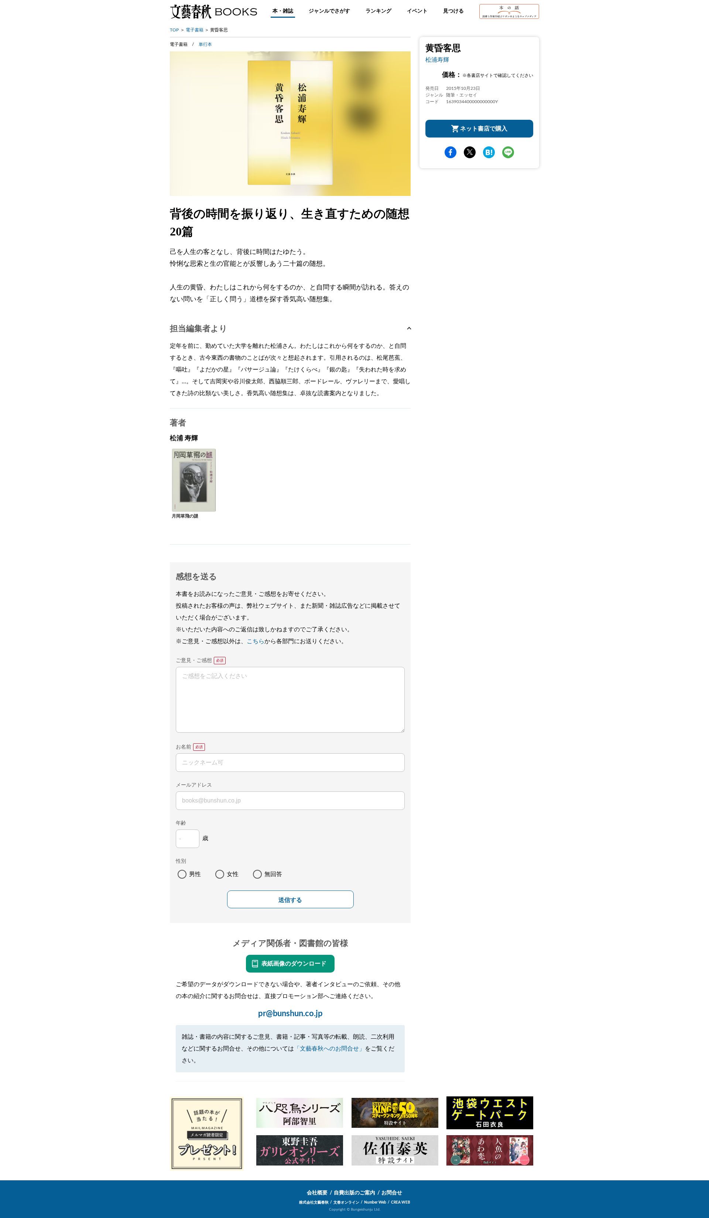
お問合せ (391, 1192)
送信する (290, 900)
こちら (255, 641)
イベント (417, 11)
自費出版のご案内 (354, 1192)
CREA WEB (400, 1202)
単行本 (205, 44)
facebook (450, 152)
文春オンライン (346, 1202)
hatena (489, 152)
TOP (174, 30)
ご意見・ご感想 (194, 660)
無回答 (273, 874)
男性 (195, 874)
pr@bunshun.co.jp (290, 1014)
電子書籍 (194, 30)
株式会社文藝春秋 (314, 1202)
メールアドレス (194, 785)
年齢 (181, 823)
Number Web (375, 1202)
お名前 (183, 747)
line (508, 152)
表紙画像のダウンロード (293, 964)
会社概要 (317, 1192)
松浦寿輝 (437, 60)
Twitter (470, 152)
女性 (233, 874)
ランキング (378, 11)
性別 (181, 861)
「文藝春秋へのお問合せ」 (329, 1049)
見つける (453, 11)
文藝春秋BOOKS (213, 11)
